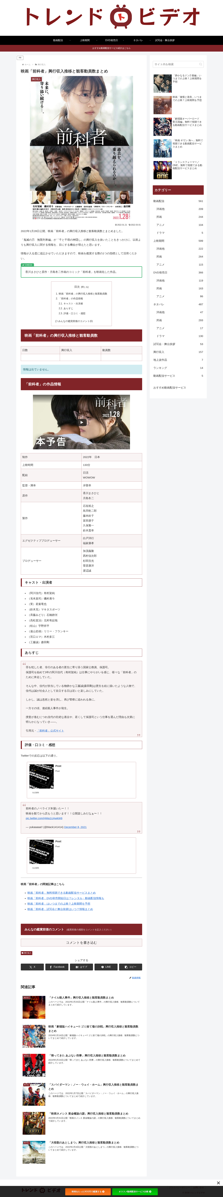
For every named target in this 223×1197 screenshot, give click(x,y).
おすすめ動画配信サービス (169, 387)
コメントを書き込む (81, 942)
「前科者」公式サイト (50, 730)
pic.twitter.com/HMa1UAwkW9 (44, 818)
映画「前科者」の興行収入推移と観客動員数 (83, 293)
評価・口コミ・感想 (74, 313)
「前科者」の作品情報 (71, 298)
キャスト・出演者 (73, 303)
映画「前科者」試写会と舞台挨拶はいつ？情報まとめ (60, 909)
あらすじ (68, 308)
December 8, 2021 (75, 827)
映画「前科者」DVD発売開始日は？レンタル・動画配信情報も (65, 898)
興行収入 (27, 953)
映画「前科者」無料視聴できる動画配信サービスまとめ (61, 892)
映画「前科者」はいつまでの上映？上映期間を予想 (58, 903)
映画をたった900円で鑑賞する (87, 1191)
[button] (130, 967)
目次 (77, 286)
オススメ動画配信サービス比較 (134, 1191)
